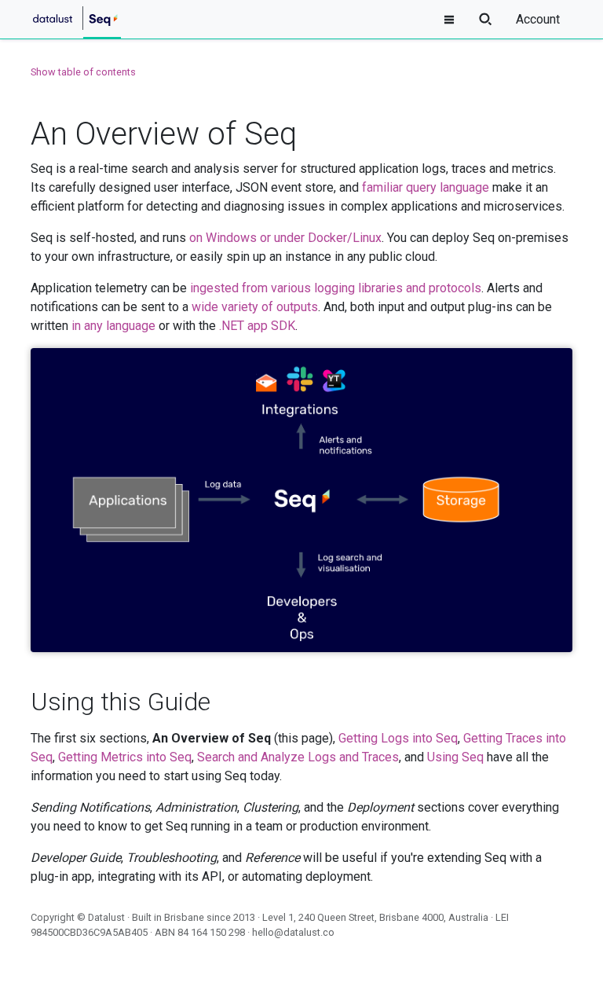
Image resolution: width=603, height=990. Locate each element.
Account (538, 19)
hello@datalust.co (293, 932)
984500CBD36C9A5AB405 (89, 932)
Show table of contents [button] (83, 72)
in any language (113, 325)
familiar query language (425, 187)
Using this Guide (120, 702)
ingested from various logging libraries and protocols (335, 287)
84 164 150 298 (211, 932)
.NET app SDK (257, 325)
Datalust (106, 917)
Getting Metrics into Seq (125, 757)
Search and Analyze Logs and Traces (298, 757)
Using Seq (455, 757)
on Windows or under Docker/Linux (285, 237)
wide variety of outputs (255, 306)
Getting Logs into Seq (398, 738)
